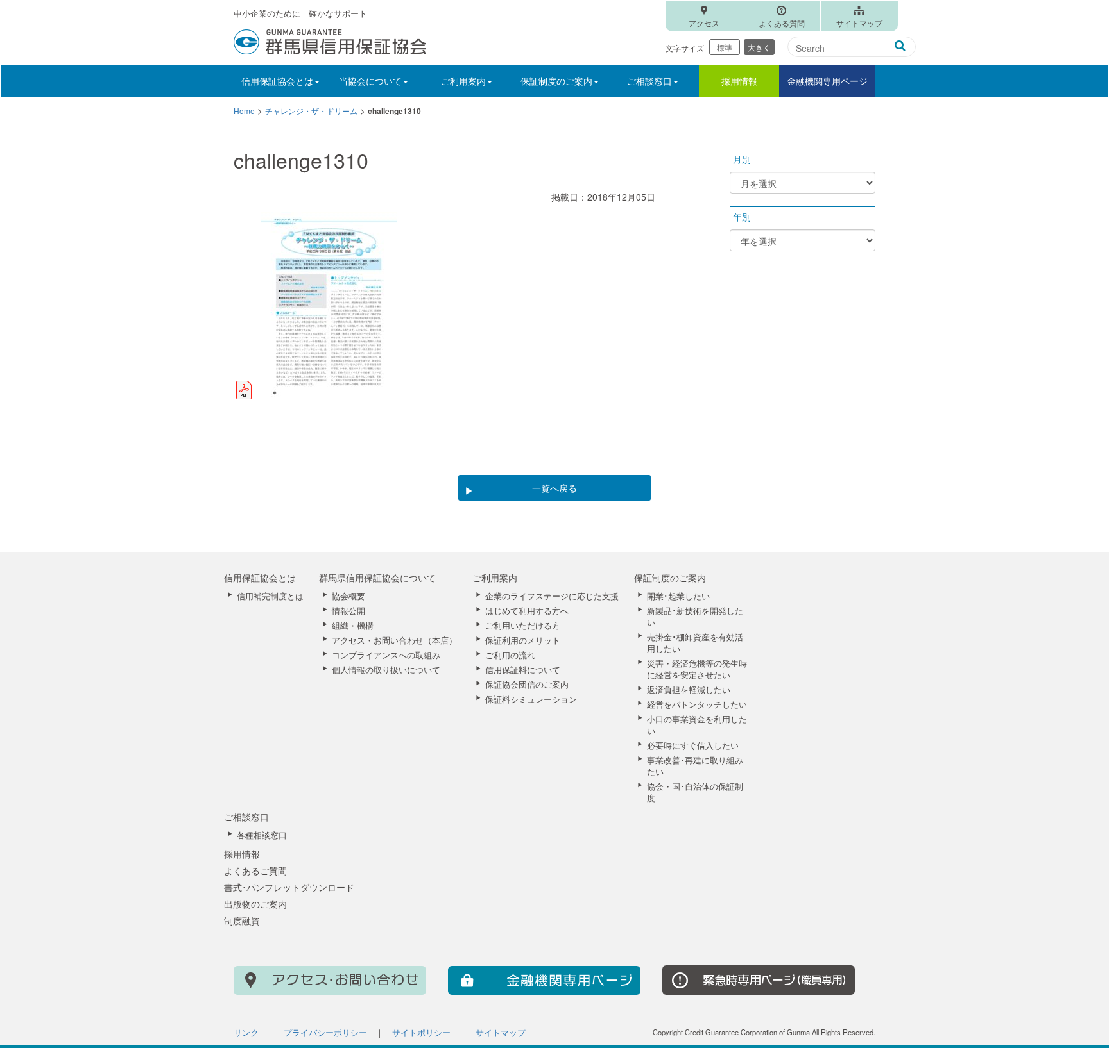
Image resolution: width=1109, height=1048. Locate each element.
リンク (246, 1032)
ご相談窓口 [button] (649, 80)
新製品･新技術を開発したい (695, 616)
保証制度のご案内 (670, 577)
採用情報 (739, 80)
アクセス (704, 22)
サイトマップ (859, 22)
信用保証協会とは (260, 577)
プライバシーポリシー (325, 1032)
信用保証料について (522, 670)
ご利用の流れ (510, 655)
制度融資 (242, 920)
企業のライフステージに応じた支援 (552, 596)
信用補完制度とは (270, 596)
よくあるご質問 (255, 870)
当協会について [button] (370, 80)
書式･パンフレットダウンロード (289, 887)
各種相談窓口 (262, 835)
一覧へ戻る (554, 487)
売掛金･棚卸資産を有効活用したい (695, 642)
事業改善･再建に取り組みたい (695, 766)
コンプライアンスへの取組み (386, 655)
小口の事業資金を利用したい (697, 724)
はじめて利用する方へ (527, 611)
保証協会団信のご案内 (527, 684)
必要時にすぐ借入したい (693, 745)
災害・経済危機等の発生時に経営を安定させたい (697, 669)
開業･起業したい (678, 596)
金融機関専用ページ (827, 80)
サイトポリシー (421, 1032)
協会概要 (348, 596)
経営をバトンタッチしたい (697, 704)
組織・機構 (353, 625)
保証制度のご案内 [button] (556, 80)
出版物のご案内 (255, 903)
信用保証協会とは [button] (277, 80)
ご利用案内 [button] (463, 80)
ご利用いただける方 (522, 625)
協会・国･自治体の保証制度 (695, 792)
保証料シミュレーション (531, 699)
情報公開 (348, 611)
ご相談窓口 (246, 816)
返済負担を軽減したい (688, 689)
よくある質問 (782, 22)
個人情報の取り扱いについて (386, 670)
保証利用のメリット (522, 640)
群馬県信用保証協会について (377, 577)
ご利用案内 (494, 577)
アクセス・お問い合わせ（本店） (394, 640)
